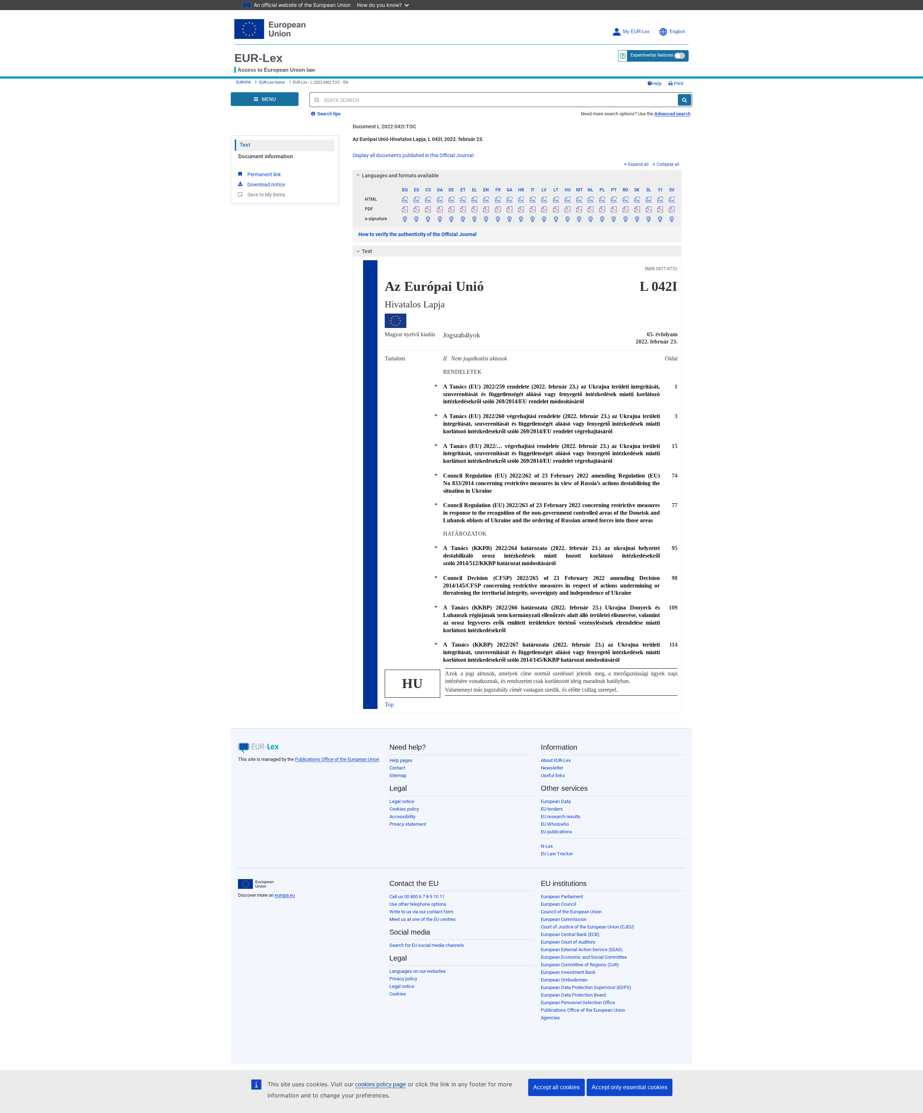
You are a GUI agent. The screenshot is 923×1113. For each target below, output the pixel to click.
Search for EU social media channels (426, 945)
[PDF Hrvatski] (520, 209)
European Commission (564, 919)
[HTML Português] (613, 199)
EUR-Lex (258, 58)
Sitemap (397, 775)
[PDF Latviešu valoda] (544, 209)
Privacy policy (403, 978)
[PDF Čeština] (428, 209)
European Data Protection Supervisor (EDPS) (586, 987)
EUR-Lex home (272, 82)
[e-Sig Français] (497, 218)
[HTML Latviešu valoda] (544, 199)
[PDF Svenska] (671, 209)
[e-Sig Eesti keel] (462, 218)
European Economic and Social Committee (584, 957)
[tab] (517, 175)
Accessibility (402, 816)
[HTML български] (405, 199)
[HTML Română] (625, 199)
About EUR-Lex (556, 760)
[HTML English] (486, 199)
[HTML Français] (497, 199)
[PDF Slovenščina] (648, 209)
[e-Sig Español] (416, 218)
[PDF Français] (497, 209)
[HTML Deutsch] (451, 199)
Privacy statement (407, 824)
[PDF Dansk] (439, 209)
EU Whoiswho (555, 824)
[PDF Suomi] (660, 209)
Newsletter (552, 768)
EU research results (560, 816)
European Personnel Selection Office (578, 1002)
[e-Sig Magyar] (567, 218)
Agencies (550, 1017)
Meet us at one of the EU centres (422, 919)
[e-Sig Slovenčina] (636, 218)
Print (678, 83)
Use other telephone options (417, 904)
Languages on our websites (417, 971)
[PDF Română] (625, 209)
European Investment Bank (568, 972)
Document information (265, 156)
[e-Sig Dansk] (439, 218)
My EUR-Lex (636, 31)
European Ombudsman (564, 980)
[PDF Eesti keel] (462, 209)
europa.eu (285, 895)
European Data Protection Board (573, 995)
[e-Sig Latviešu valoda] (544, 218)
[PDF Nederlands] (590, 209)
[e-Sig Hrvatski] (520, 218)
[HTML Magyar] (567, 199)
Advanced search (672, 113)
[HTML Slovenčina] (636, 199)
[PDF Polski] (602, 209)
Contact (397, 768)
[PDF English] (486, 209)
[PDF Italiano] (532, 209)
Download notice (266, 184)
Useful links (553, 775)
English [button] (677, 31)
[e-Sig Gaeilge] (509, 218)
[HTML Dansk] (439, 199)
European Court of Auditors (568, 942)
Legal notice (401, 801)
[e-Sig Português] (613, 218)
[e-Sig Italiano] (532, 218)
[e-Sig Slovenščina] (648, 218)
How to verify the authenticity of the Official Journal (417, 234)
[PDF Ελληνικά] (474, 209)
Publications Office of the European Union (337, 759)
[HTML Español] (416, 199)
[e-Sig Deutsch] (451, 218)
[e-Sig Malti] (578, 218)
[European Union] (256, 884)
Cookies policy (404, 809)
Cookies (397, 994)
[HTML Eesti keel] (462, 199)
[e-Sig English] (486, 218)
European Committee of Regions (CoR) (580, 964)
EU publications (556, 831)
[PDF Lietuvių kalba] (555, 209)
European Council (558, 904)
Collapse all (668, 164)
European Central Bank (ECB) (570, 934)
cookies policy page (380, 1084)
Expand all (638, 164)
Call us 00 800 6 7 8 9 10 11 (417, 896)
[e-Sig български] (405, 218)
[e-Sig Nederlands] (590, 218)
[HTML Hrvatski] (520, 199)
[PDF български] (405, 209)
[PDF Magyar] (567, 209)
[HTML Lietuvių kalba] (555, 199)
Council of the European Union (571, 911)
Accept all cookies (556, 1087)
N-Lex (547, 846)
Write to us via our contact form (421, 911)
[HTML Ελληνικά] (474, 199)
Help (657, 83)
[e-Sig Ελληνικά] (474, 218)
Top (389, 704)
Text (245, 145)
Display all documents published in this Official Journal (413, 155)
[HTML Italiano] (532, 199)
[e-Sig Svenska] (671, 218)
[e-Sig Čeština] (428, 218)
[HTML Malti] (578, 199)
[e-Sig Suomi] (660, 218)
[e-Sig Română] (625, 218)
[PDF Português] (613, 209)
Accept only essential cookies (629, 1087)
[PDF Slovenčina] (636, 209)
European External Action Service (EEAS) (582, 949)
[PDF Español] (416, 209)
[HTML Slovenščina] (648, 199)
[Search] (684, 100)
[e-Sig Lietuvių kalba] (555, 218)
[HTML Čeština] (428, 199)
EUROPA (243, 82)
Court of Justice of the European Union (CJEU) (587, 927)
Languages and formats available (400, 175)
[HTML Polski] (602, 199)
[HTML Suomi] (660, 199)
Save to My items (266, 195)
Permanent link (264, 174)
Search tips (328, 113)
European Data (556, 801)
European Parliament (562, 896)
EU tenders (552, 809)
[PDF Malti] (578, 209)
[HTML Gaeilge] (509, 199)
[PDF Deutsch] (451, 209)
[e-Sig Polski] (602, 218)
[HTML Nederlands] (590, 199)
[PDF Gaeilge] (509, 209)
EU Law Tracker (557, 853)
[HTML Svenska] (671, 199)
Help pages (400, 760)
